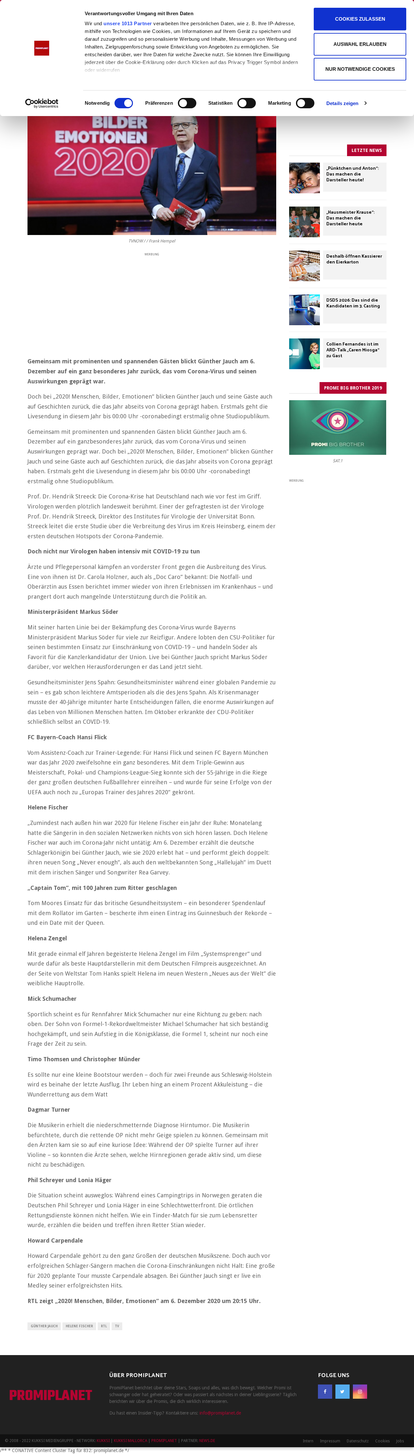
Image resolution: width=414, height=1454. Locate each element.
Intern (308, 1441)
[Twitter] (342, 1392)
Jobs (400, 1441)
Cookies (382, 1441)
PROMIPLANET (50, 1396)
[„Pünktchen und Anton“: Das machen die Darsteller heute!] (304, 178)
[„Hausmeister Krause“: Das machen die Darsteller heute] (304, 222)
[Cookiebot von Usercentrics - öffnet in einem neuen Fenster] (42, 103)
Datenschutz (358, 1441)
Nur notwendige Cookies (360, 69)
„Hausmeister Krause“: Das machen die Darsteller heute (350, 218)
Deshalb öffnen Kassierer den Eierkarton (354, 259)
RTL (104, 1326)
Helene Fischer (79, 1326)
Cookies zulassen (360, 19)
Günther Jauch (44, 1326)
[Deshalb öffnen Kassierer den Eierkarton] (304, 266)
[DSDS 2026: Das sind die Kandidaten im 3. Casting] (304, 309)
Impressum (330, 1441)
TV (117, 1326)
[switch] (187, 103)
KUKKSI (103, 1440)
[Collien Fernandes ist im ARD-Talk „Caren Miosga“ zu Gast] (304, 353)
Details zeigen (342, 103)
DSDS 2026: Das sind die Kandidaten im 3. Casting (353, 303)
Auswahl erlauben (360, 44)
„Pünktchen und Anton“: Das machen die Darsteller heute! (352, 174)
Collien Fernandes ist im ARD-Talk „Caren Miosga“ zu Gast (352, 350)
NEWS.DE (207, 1440)
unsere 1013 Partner (128, 23)
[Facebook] (325, 1392)
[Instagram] (360, 1392)
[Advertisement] (151, 302)
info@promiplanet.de (220, 1413)
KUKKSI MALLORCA (130, 1440)
